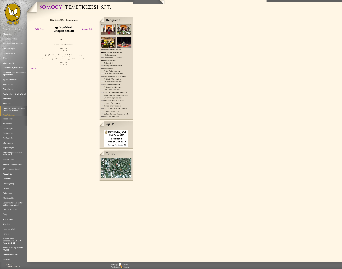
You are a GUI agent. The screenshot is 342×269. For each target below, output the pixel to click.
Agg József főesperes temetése (115, 93)
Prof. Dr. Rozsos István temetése (115, 109)
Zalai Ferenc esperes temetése (115, 76)
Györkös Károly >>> (88, 29)
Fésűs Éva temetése (111, 117)
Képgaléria (113, 20)
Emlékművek (108, 63)
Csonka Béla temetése (112, 103)
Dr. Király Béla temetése (112, 79)
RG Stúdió (124, 265)
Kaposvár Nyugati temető (113, 52)
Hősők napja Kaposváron (113, 58)
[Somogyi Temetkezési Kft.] (75, 10)
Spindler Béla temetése (112, 111)
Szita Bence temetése (112, 90)
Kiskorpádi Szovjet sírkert (113, 66)
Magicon (126, 267)
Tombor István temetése (112, 106)
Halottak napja (109, 68)
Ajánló (110, 124)
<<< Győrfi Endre (38, 29)
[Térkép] (116, 178)
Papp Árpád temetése (112, 84)
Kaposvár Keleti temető (112, 50)
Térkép (110, 153)
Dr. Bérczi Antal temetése (113, 87)
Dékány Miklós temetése (113, 82)
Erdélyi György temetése (113, 98)
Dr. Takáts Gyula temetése (113, 74)
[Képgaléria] (116, 47)
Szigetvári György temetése (114, 101)
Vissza (33, 68)
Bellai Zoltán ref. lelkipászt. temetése (117, 114)
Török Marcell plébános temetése (116, 95)
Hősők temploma (110, 55)
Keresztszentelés (110, 60)
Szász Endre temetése (112, 71)
